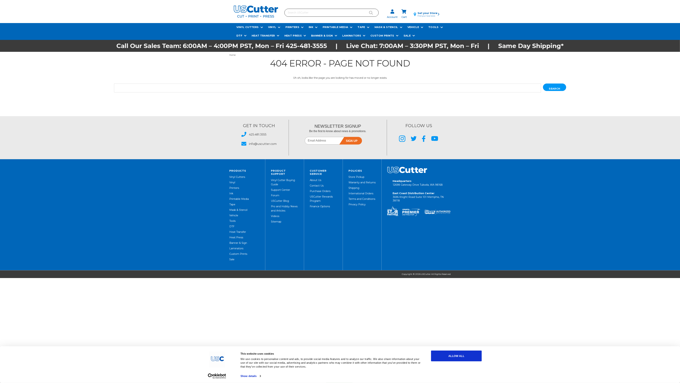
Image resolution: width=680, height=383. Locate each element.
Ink (311, 27)
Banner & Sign (322, 35)
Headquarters (418, 182)
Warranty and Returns (362, 182)
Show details (248, 376)
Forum (275, 195)
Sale (407, 35)
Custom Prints (382, 35)
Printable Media (335, 27)
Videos (275, 216)
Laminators (351, 35)
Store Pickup (356, 177)
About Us (315, 180)
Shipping (353, 188)
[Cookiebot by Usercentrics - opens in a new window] (217, 376)
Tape (361, 27)
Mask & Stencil (386, 27)
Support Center (280, 190)
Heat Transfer (263, 35)
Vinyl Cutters (247, 27)
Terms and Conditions (361, 199)
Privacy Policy (357, 204)
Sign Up (352, 140)
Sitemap (276, 221)
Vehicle (413, 27)
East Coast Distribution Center (418, 197)
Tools (433, 27)
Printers (292, 27)
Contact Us (317, 185)
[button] (340, 46)
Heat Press (293, 35)
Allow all (456, 355)
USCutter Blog (280, 200)
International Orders (360, 193)
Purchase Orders (320, 191)
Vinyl (272, 27)
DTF (239, 35)
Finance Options (320, 206)
